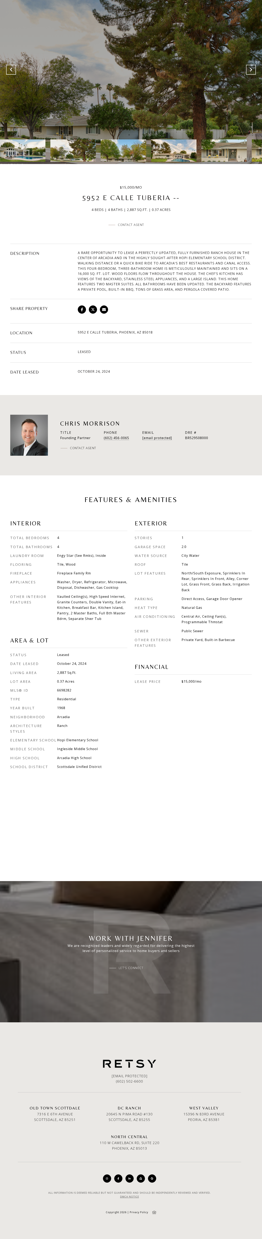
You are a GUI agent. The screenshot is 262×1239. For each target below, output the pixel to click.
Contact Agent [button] (131, 225)
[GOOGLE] (152, 1178)
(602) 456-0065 (116, 438)
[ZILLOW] (141, 1178)
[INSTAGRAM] (107, 1178)
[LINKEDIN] (129, 1178)
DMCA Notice (129, 1196)
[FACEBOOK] (118, 1178)
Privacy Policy (139, 1212)
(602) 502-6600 (129, 1081)
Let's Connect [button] (131, 968)
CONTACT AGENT (83, 448)
